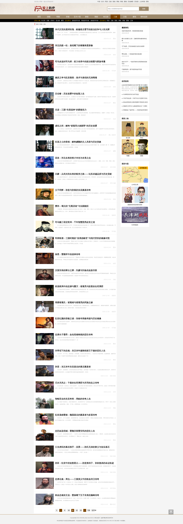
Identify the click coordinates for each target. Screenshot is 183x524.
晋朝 (114, 1)
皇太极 (58, 20)
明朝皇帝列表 (85, 20)
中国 (98, 1)
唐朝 (86, 17)
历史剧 (136, 1)
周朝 (117, 1)
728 (88, 510)
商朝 (121, 1)
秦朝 (134, 17)
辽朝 (131, 20)
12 (77, 510)
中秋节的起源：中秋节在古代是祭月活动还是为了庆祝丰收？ (134, 99)
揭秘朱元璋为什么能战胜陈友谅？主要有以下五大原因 (134, 106)
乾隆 (48, 20)
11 (72, 510)
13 (81, 510)
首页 (39, 17)
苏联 (147, 1)
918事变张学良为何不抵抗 (130, 94)
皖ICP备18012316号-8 (107, 517)
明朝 (58, 17)
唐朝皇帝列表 (76, 20)
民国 (106, 1)
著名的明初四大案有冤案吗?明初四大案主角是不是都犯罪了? (135, 102)
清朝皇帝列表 (94, 20)
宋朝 (67, 17)
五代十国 (77, 17)
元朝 (110, 1)
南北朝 (105, 17)
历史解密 (130, 1)
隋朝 (96, 17)
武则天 (53, 20)
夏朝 (125, 1)
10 (69, 510)
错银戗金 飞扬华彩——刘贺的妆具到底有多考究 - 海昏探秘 (135, 110)
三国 (115, 17)
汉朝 (125, 17)
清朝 (48, 17)
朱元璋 (43, 20)
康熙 (62, 20)
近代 (102, 1)
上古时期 (142, 1)
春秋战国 (143, 17)
